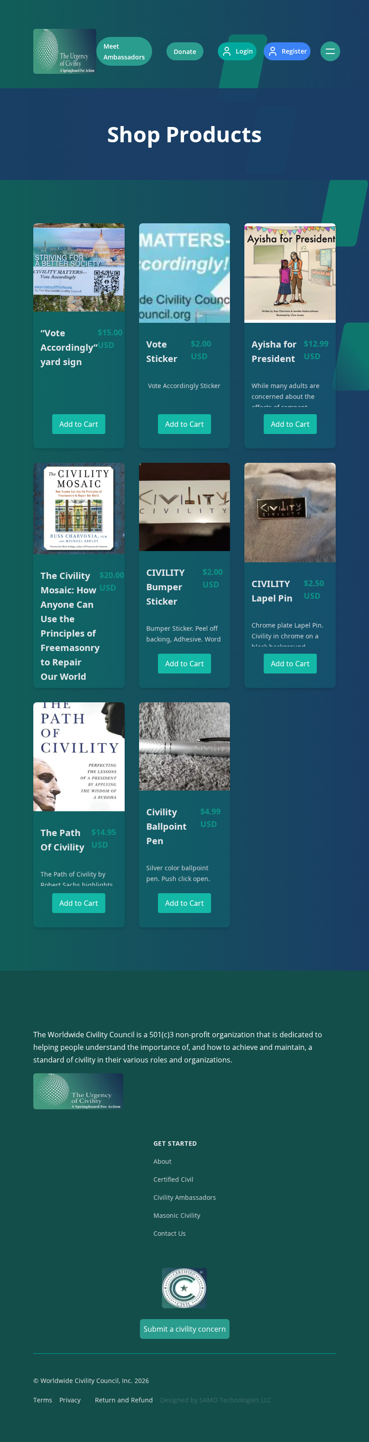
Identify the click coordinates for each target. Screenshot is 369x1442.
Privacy (70, 1400)
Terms (42, 1400)
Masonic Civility (176, 1215)
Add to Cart (78, 424)
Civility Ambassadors (184, 1197)
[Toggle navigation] (330, 51)
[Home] (64, 51)
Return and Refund (124, 1400)
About (162, 1161)
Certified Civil (173, 1179)
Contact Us (169, 1233)
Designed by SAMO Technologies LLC (215, 1400)
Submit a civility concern (185, 1329)
